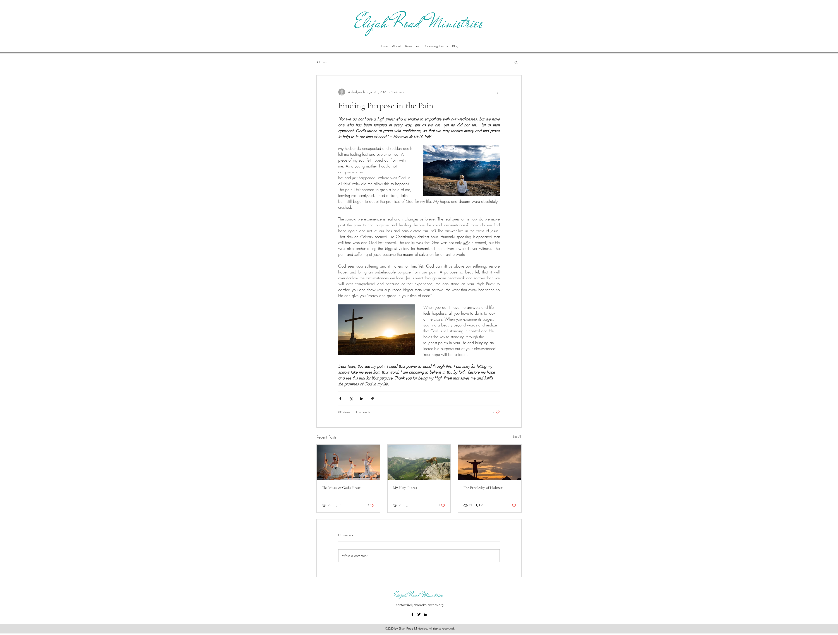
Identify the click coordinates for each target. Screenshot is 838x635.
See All (517, 436)
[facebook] (412, 614)
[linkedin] (425, 614)
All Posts (321, 62)
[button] (516, 62)
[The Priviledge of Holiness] (489, 462)
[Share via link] (372, 398)
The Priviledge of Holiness (483, 487)
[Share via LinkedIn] (362, 398)
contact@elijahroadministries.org (419, 605)
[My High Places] (419, 462)
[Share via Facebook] (340, 398)
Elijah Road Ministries (419, 22)
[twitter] (419, 614)
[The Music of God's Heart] (348, 462)
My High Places (405, 487)
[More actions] (497, 92)
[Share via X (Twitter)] (351, 398)
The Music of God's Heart (341, 487)
